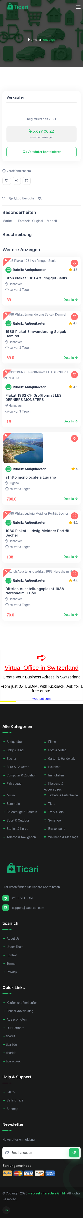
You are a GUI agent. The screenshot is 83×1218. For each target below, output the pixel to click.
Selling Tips (14, 1100)
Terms (11, 964)
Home (32, 40)
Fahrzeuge (14, 784)
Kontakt (11, 955)
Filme (51, 742)
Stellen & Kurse (17, 829)
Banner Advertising (19, 1011)
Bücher (11, 759)
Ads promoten (16, 1019)
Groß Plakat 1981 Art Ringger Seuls (36, 278)
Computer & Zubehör (21, 775)
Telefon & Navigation (21, 837)
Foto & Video (56, 750)
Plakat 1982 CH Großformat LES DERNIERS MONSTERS (33, 397)
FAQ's (10, 1092)
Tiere (51, 804)
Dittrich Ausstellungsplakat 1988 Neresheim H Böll (34, 591)
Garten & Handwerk (61, 759)
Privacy (11, 972)
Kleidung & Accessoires (53, 786)
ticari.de (11, 1045)
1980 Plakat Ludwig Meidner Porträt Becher (37, 533)
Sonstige (54, 820)
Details (69, 300)
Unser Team (14, 947)
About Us (13, 938)
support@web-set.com (28, 908)
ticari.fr (11, 1053)
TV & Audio (55, 812)
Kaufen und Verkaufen (21, 1003)
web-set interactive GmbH (47, 1193)
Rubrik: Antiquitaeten (29, 270)
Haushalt (53, 767)
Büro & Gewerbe (17, 767)
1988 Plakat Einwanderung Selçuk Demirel (35, 333)
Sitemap (12, 1109)
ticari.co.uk (13, 1061)
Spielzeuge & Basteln (21, 812)
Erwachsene (56, 829)
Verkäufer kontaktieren (44, 152)
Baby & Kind (15, 750)
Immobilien (55, 775)
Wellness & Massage (62, 837)
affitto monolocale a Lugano (30, 477)
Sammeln (13, 804)
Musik (10, 795)
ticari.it (10, 1036)
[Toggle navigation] (78, 7)
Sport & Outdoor (17, 820)
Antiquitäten (14, 742)
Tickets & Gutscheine (62, 795)
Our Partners (15, 1028)
